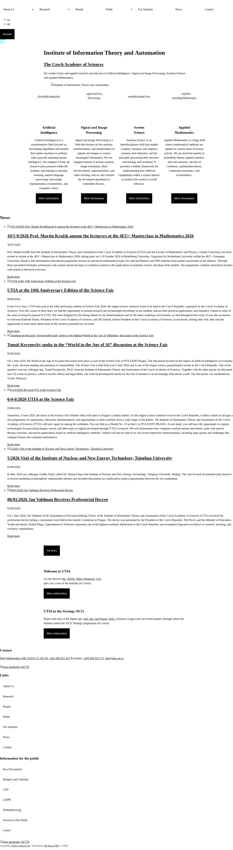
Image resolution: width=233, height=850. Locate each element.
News (178, 9)
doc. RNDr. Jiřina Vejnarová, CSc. (82, 578)
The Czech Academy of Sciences (73, 64)
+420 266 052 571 (93, 658)
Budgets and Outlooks (16, 779)
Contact (209, 9)
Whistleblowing (12, 809)
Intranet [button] (7, 34)
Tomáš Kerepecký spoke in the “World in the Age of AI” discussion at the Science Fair (87, 344)
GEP (6, 789)
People (79, 9)
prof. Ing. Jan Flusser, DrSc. (99, 618)
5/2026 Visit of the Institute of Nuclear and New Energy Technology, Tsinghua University (89, 458)
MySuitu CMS (51, 846)
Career (7, 830)
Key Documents (12, 769)
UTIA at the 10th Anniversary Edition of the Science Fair (60, 290)
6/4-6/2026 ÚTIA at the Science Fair (40, 399)
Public (109, 9)
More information (49, 198)
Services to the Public (15, 820)
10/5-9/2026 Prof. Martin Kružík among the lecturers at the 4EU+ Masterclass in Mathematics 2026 (100, 235)
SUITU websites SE (20, 846)
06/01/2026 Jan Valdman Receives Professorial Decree (57, 499)
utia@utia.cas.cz (114, 658)
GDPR (7, 799)
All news (52, 550)
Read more (13, 276)
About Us (8, 9)
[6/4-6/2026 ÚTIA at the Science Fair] (34, 389)
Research (45, 9)
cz (8, 19)
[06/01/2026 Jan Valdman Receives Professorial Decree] (40, 490)
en (8, 23)
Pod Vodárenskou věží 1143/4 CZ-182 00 (24, 658)
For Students (145, 9)
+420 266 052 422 (59, 658)
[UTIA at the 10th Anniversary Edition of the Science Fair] (41, 281)
